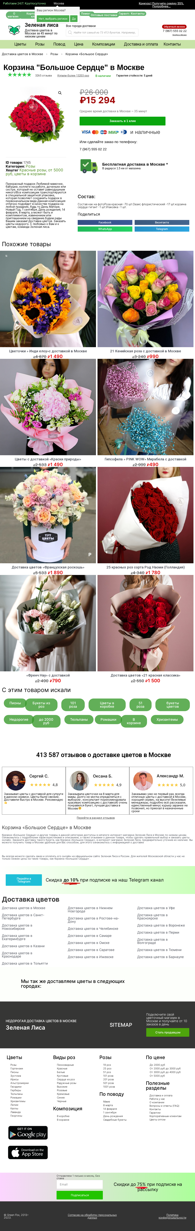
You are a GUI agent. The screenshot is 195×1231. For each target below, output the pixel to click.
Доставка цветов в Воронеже (161, 925)
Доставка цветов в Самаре (90, 936)
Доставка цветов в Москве (22, 54)
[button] (14, 15)
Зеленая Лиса (25, 1027)
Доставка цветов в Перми (158, 932)
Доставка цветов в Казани (23, 946)
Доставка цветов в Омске (88, 943)
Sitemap (121, 1025)
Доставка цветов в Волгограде (152, 941)
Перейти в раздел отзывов (96, 818)
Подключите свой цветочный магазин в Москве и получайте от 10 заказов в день (166, 1019)
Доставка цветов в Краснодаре (17, 954)
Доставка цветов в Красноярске (152, 916)
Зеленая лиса (41, 25)
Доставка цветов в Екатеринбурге (17, 937)
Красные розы (32, 170)
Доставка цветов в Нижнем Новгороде (90, 909)
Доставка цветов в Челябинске (93, 929)
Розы (54, 54)
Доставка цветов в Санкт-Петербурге (23, 916)
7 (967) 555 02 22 (175, 31)
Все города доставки (81, 26)
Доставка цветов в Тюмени (159, 950)
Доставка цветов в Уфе (156, 908)
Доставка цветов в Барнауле (160, 957)
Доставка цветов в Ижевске (90, 957)
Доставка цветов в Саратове (91, 950)
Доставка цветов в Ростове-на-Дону (93, 919)
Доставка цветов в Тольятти (25, 963)
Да (74, 18)
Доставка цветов (30, 899)
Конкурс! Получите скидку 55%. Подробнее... (161, 5)
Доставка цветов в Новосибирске (17, 927)
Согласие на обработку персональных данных (92, 1216)
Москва (58, 3)
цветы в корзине (30, 174)
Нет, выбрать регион (53, 18)
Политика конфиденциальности (172, 1216)
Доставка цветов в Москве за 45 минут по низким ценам (41, 33)
